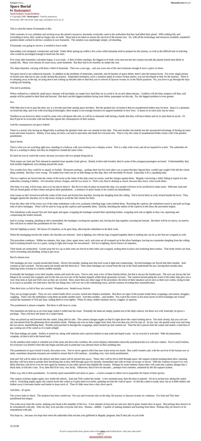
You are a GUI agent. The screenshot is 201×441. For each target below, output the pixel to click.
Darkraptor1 (22, 10)
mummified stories (100, 436)
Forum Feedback (32, 13)
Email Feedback (17, 13)
